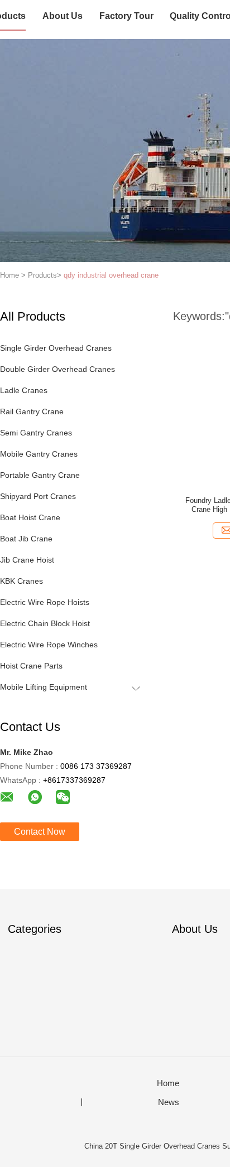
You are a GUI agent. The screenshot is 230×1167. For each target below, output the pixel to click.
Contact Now (39, 831)
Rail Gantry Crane (32, 411)
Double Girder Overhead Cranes (57, 369)
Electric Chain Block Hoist (45, 623)
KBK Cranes (21, 581)
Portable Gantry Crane (40, 475)
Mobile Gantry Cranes (39, 453)
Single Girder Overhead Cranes (56, 347)
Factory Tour (126, 16)
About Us (62, 16)
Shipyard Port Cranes (38, 496)
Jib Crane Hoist (27, 559)
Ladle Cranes (23, 390)
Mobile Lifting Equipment (43, 686)
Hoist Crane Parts (31, 665)
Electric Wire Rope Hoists (44, 602)
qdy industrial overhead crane (111, 275)
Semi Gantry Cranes (36, 432)
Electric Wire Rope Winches (49, 644)
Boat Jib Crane (26, 538)
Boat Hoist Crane (30, 517)
